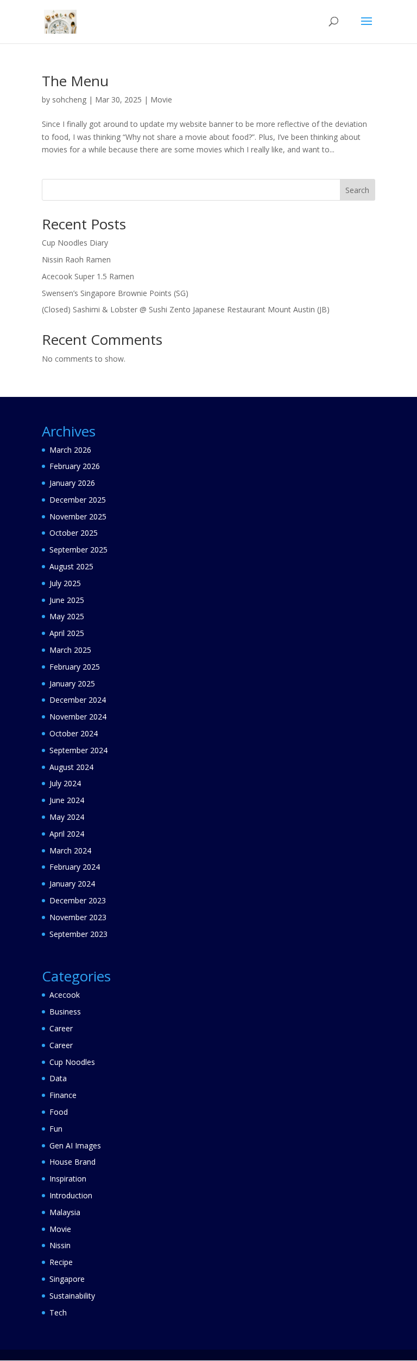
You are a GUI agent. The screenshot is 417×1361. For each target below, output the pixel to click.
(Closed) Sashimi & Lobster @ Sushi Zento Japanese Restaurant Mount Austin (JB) (186, 309)
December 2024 (77, 700)
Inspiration (67, 1178)
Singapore (67, 1279)
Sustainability (72, 1296)
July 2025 (65, 583)
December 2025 (77, 500)
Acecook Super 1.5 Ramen (88, 276)
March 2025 (70, 650)
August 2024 (71, 767)
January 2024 (72, 883)
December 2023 (77, 900)
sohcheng (69, 99)
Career (61, 1028)
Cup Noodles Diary (75, 242)
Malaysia (64, 1212)
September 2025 (78, 549)
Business (65, 1011)
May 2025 (66, 616)
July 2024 (65, 783)
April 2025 (66, 633)
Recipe (61, 1262)
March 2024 (70, 850)
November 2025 (77, 516)
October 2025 (73, 533)
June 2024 (66, 800)
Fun (55, 1129)
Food (58, 1112)
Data (58, 1078)
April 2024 (66, 834)
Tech (58, 1312)
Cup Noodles (72, 1062)
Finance (63, 1095)
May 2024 (66, 817)
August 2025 (71, 566)
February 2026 (74, 466)
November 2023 (77, 917)
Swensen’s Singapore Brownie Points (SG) (115, 293)
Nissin (60, 1245)
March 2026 (70, 450)
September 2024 (78, 750)
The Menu (75, 81)
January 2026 (72, 483)
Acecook (64, 995)
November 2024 (77, 716)
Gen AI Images (75, 1145)
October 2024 (73, 733)
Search (357, 190)
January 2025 (72, 683)
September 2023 (78, 934)
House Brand (72, 1162)
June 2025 (66, 600)
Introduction (70, 1195)
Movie (161, 99)
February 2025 (74, 667)
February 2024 (74, 867)
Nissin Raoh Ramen (76, 259)
